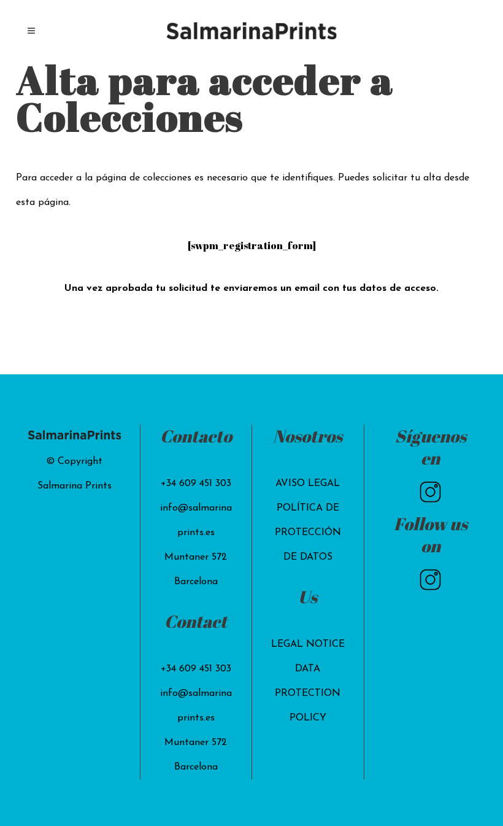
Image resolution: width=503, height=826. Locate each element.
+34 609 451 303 (196, 483)
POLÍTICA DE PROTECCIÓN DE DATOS (308, 532)
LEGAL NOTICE (308, 644)
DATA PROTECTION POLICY (307, 693)
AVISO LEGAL (307, 483)
